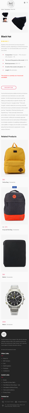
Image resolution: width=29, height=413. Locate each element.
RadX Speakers (7, 366)
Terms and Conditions (9, 390)
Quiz (4, 363)
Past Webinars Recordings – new (11, 385)
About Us (5, 358)
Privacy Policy (6, 392)
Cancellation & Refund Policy (10, 387)
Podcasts (5, 368)
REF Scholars (6, 361)
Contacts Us (6, 371)
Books (5, 380)
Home (2, 9)
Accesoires (7, 9)
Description (9, 87)
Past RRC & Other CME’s (9, 382)
